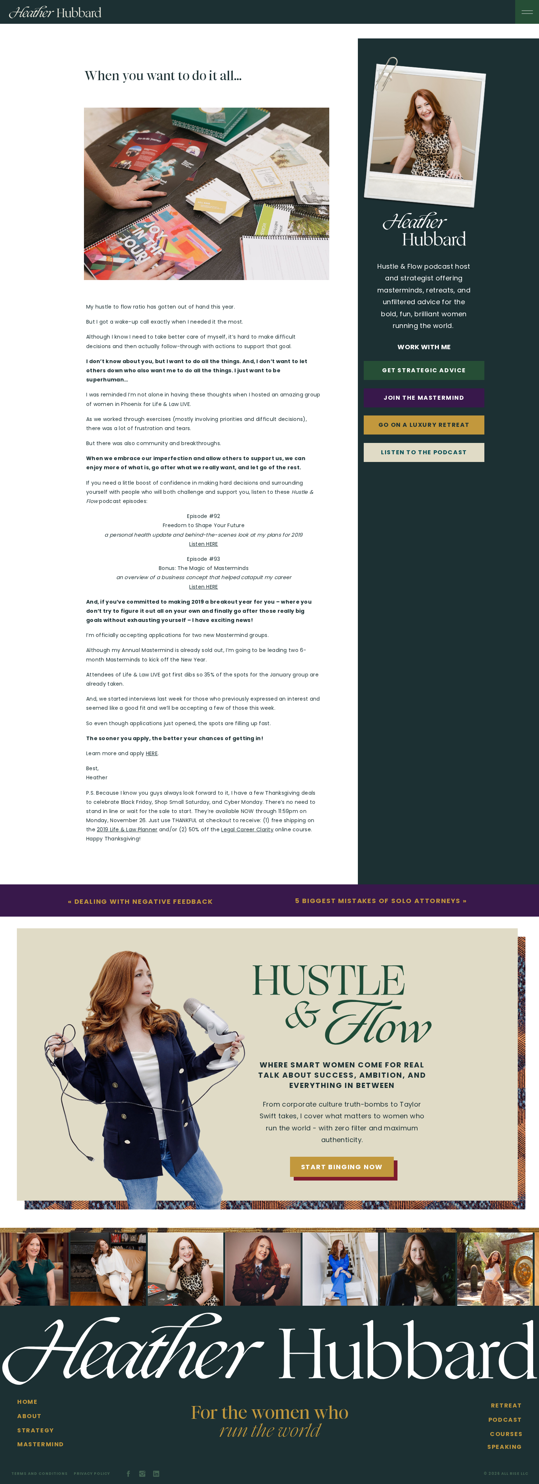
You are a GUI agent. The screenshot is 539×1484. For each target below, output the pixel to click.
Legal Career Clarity (247, 829)
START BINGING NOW (342, 1166)
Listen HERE (203, 544)
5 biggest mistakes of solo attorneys (378, 900)
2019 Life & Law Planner (127, 829)
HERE (152, 753)
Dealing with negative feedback (143, 901)
